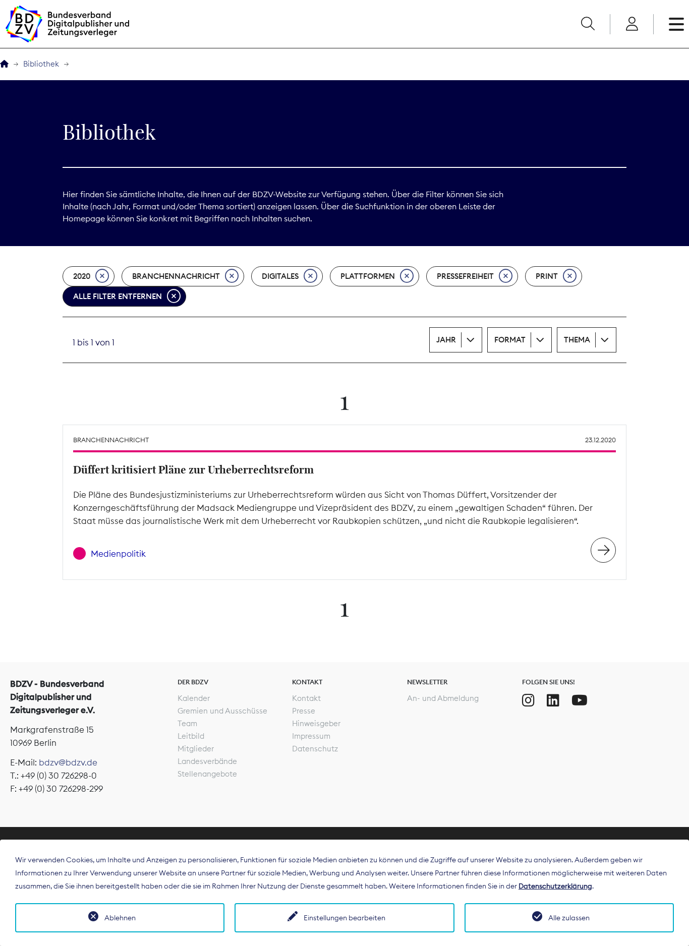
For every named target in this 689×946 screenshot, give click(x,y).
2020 (81, 276)
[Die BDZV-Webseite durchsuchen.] (588, 24)
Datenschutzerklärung (555, 886)
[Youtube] (579, 700)
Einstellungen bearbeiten (344, 917)
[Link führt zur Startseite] (67, 24)
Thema (577, 339)
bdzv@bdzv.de (68, 762)
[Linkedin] (553, 700)
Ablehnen (120, 917)
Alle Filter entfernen (117, 296)
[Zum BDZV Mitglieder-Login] (631, 24)
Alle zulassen (569, 917)
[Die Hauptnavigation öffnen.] (676, 24)
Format (510, 339)
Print (547, 276)
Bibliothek (41, 64)
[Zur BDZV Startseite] (4, 64)
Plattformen (367, 276)
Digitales (280, 276)
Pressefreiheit (465, 276)
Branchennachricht (176, 276)
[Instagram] (528, 700)
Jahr (446, 339)
